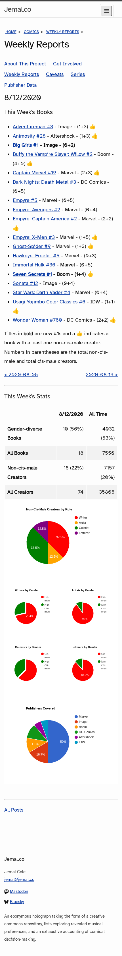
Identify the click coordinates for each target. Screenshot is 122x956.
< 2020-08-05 (21, 374)
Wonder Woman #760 (37, 320)
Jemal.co (17, 10)
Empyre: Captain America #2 (45, 219)
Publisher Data (20, 85)
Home (10, 31)
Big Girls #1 (26, 145)
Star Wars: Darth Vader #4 (41, 292)
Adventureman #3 (33, 126)
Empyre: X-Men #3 (34, 237)
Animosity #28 (29, 136)
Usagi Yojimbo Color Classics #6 (49, 302)
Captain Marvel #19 (34, 172)
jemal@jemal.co (19, 879)
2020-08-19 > (102, 374)
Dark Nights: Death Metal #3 (44, 182)
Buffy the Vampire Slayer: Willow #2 (52, 154)
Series (78, 74)
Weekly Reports (62, 31)
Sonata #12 (25, 283)
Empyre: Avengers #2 (36, 209)
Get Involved (67, 64)
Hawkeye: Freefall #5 (36, 256)
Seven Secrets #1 (32, 274)
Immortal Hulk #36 (34, 265)
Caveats (55, 74)
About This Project (25, 64)
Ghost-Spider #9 (32, 246)
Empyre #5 (25, 200)
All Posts (13, 810)
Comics (31, 31)
